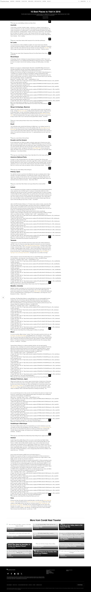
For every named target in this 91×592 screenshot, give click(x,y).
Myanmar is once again (22, 110)
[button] (79, 1)
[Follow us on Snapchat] (14, 573)
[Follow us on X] (21, 573)
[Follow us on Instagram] (18, 573)
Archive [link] (47, 573)
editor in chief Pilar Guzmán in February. (32, 245)
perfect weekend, (37, 291)
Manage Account (48, 571)
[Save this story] (3, 297)
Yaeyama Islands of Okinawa (17, 385)
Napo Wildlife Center (37, 148)
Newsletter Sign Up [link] (49, 572)
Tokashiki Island (14, 387)
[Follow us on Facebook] (11, 573)
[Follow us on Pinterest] (8, 573)
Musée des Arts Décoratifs (26, 506)
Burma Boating (43, 113)
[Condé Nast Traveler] (4, 1)
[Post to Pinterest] (49, 21)
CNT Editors (46, 16)
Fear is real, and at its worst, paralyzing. (34, 501)
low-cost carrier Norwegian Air (45, 427)
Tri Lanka (46, 47)
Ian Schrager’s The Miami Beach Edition (18, 335)
